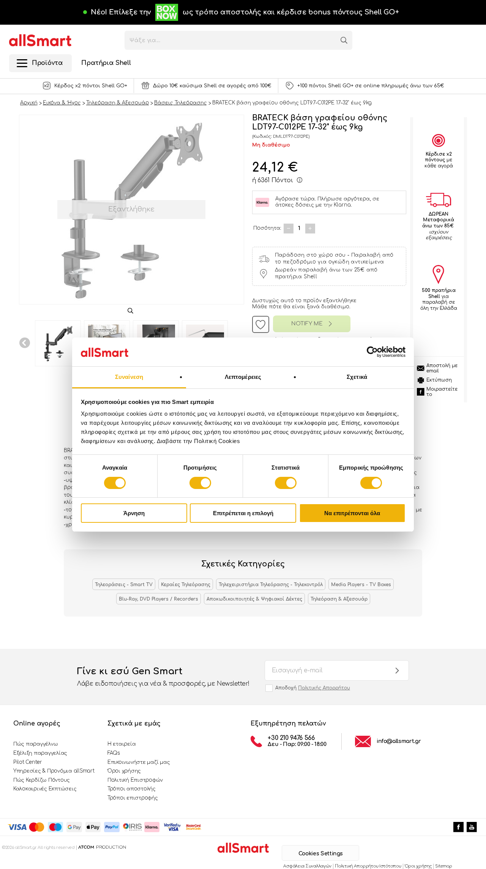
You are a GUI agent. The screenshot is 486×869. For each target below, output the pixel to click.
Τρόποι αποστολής (131, 789)
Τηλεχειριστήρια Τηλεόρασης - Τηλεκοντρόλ (271, 584)
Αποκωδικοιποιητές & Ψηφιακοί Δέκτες (254, 599)
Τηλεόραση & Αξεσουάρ (339, 599)
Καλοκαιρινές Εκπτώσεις (44, 789)
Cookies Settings (320, 853)
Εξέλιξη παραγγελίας (40, 753)
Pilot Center (27, 762)
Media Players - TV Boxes (361, 584)
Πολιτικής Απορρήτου (324, 688)
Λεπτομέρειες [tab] (243, 377)
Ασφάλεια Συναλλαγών (307, 866)
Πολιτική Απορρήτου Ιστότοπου (368, 866)
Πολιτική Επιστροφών (135, 780)
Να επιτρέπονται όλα (352, 513)
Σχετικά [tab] (357, 377)
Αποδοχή (312, 688)
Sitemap (443, 866)
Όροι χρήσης (124, 771)
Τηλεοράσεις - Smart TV (124, 584)
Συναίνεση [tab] (129, 377)
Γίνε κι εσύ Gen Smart (163, 676)
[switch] (200, 483)
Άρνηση (134, 513)
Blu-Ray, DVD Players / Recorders (158, 599)
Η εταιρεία (121, 744)
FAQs (113, 753)
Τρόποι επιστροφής (132, 798)
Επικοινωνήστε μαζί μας (138, 762)
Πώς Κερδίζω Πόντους (41, 780)
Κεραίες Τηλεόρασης (185, 584)
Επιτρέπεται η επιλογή (243, 513)
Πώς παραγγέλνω (35, 744)
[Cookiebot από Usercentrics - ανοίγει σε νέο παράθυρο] (372, 352)
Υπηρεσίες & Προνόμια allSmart (53, 771)
